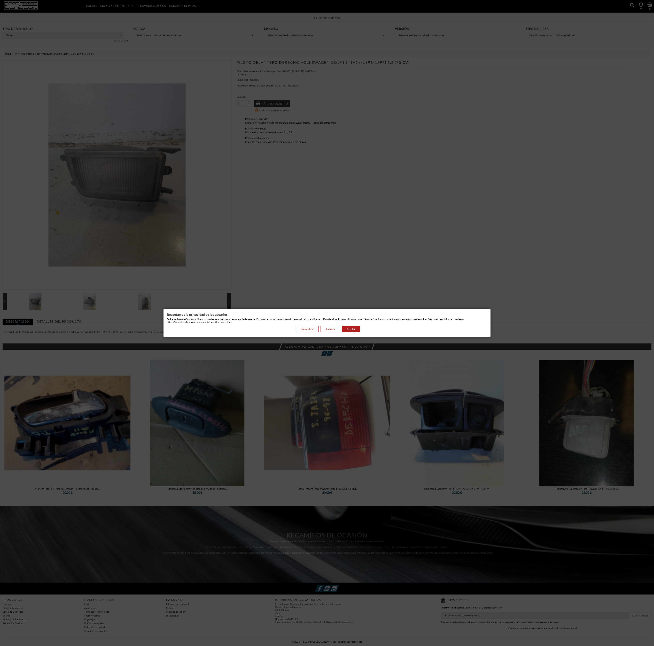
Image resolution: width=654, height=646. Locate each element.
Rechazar (330, 328)
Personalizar (307, 328)
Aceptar (351, 328)
